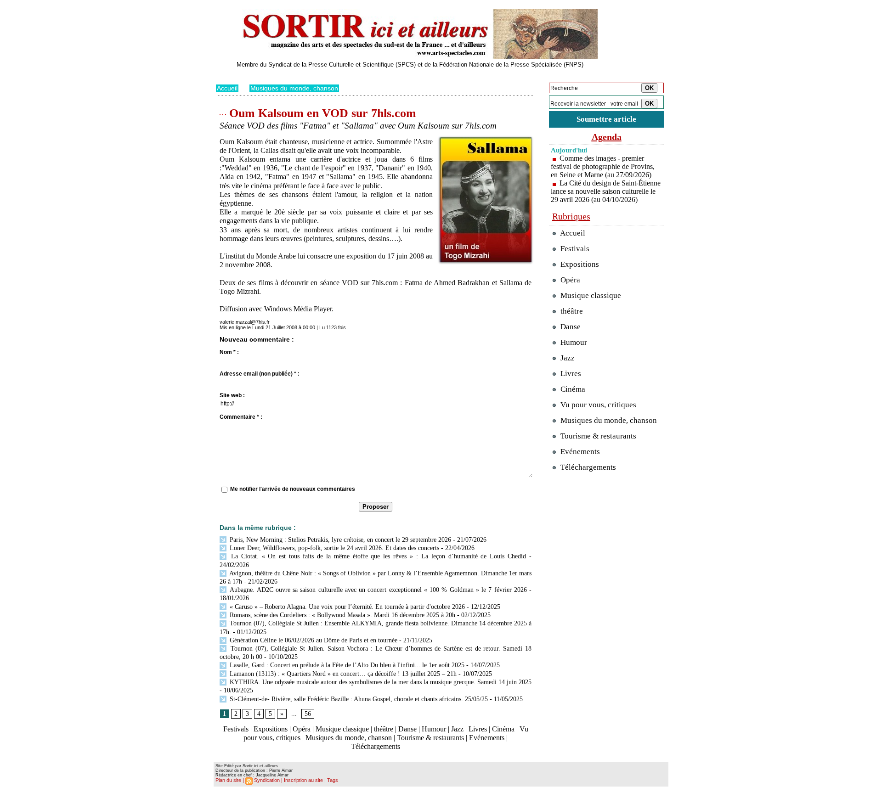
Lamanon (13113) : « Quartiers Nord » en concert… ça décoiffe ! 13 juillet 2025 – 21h (342, 673)
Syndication (267, 780)
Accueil (227, 88)
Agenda (607, 137)
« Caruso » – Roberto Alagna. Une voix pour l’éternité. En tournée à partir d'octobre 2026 (346, 606)
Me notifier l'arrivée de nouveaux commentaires (292, 489)
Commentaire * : (241, 417)
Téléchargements (375, 746)
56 (308, 713)
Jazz (457, 729)
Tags (332, 780)
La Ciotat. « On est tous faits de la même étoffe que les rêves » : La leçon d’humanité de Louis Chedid (377, 556)
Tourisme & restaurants (430, 738)
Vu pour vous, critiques (597, 404)
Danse (407, 729)
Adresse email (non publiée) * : (260, 374)
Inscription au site (303, 780)
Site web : (232, 395)
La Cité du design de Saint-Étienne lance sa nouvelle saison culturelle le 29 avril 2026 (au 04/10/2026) (606, 191)
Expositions (271, 729)
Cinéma (503, 729)
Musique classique (342, 729)
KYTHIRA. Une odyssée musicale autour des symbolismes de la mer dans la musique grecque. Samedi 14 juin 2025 (379, 682)
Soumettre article (606, 119)
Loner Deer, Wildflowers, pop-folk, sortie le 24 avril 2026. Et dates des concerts (333, 548)
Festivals (236, 729)
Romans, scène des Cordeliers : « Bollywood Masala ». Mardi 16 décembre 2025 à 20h (341, 615)
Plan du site (228, 780)
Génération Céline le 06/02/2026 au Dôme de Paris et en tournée (312, 640)
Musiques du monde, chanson (294, 88)
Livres (478, 729)
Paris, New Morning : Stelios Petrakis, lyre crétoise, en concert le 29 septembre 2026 (339, 539)
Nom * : (229, 352)
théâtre (383, 729)
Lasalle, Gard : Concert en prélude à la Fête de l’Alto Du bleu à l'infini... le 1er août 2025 (346, 665)
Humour (434, 729)
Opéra (302, 729)
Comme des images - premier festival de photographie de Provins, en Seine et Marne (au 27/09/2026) (603, 166)
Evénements (486, 738)
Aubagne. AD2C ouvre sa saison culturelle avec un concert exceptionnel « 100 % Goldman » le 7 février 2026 (377, 589)
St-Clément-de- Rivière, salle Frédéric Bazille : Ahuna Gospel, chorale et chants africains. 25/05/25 (358, 699)
